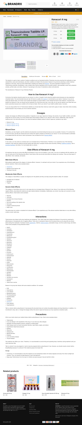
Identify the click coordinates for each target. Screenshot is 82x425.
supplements (32, 222)
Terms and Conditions (34, 413)
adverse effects (48, 135)
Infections (9, 301)
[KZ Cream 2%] (77, 19)
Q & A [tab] (59, 76)
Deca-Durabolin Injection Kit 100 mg (50, 393)
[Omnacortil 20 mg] (12, 383)
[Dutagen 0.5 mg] (31, 383)
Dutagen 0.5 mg (26, 393)
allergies (47, 83)
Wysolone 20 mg (65, 393)
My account (62, 5)
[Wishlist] (19, 376)
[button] (77, 10)
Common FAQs (32, 409)
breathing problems (66, 143)
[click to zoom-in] (26, 39)
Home (4, 16)
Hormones (9, 16)
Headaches (9, 166)
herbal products (44, 222)
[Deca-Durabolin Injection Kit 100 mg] (50, 383)
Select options (12, 397)
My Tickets (69, 5)
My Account (32, 406)
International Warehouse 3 (48, 365)
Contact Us (31, 407)
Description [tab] (24, 76)
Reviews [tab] (44, 76)
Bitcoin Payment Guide (34, 411)
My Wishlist (54, 5)
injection (45, 99)
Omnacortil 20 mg (7, 393)
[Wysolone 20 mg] (70, 383)
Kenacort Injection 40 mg (13, 125)
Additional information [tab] (34, 76)
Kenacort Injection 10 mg (13, 124)
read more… (15, 410)
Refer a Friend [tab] (52, 76)
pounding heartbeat (10, 145)
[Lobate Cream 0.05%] (78, 19)
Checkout (77, 5)
